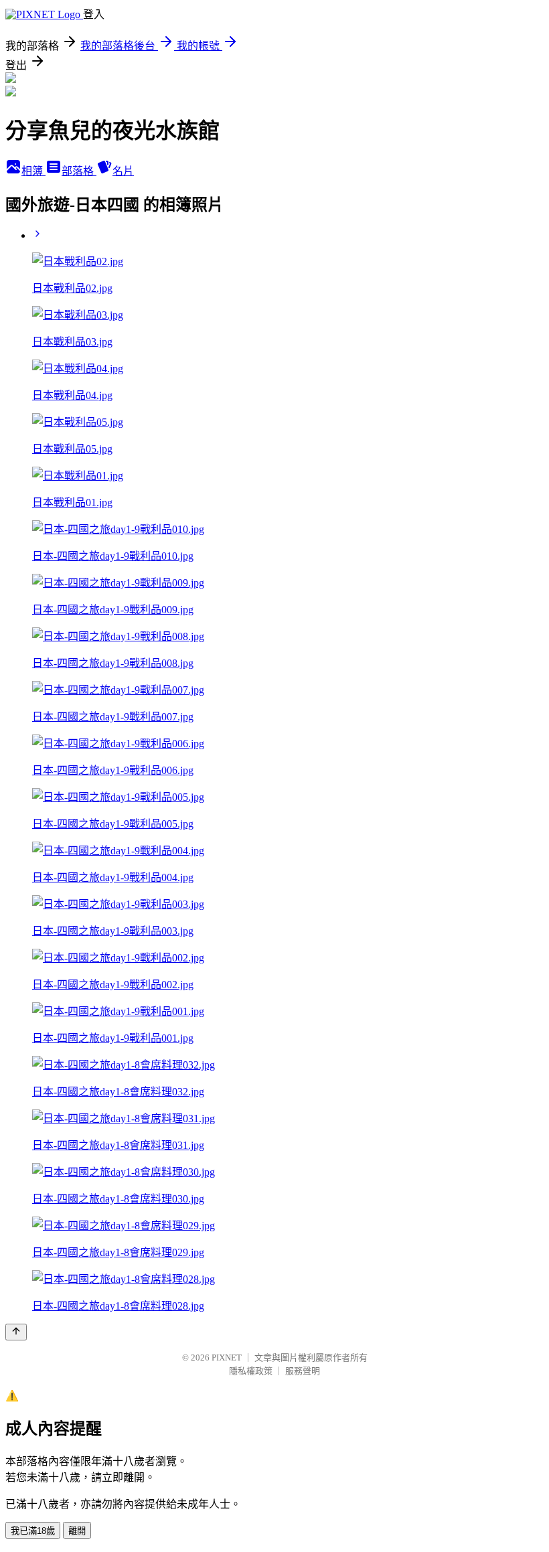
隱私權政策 (250, 1371)
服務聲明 (302, 1371)
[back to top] (16, 1332)
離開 (77, 1531)
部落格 (79, 171)
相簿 (33, 171)
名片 (123, 171)
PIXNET (227, 1357)
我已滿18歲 (33, 1531)
